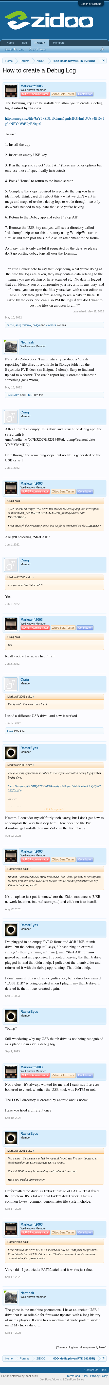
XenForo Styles (74, 1379)
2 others (51, 325)
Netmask (27, 342)
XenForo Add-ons (51, 1379)
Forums (40, 42)
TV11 (10, 730)
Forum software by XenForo (19, 1375)
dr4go (36, 325)
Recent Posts (37, 49)
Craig (25, 412)
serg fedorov (23, 325)
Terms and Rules (77, 1375)
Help (103, 1369)
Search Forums (14, 49)
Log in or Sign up (91, 3)
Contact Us (91, 1369)
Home (10, 42)
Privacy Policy (99, 1375)
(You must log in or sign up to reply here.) (81, 1347)
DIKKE (29, 395)
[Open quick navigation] (103, 60)
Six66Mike (13, 395)
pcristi (10, 325)
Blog (24, 42)
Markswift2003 (32, 86)
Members (59, 42)
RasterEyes (29, 748)
